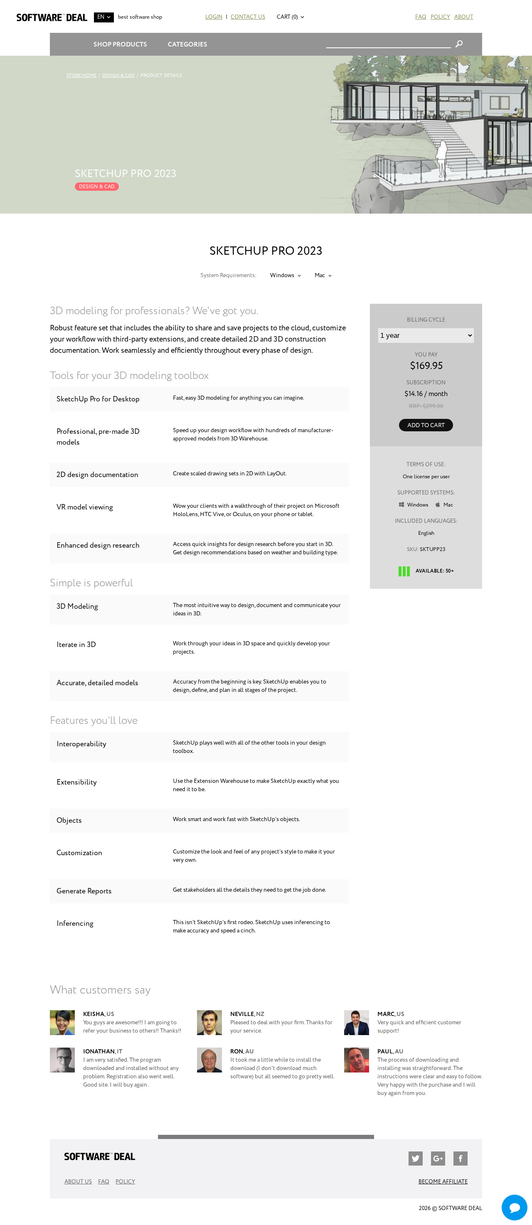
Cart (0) (287, 17)
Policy (440, 17)
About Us (78, 1182)
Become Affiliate (443, 1182)
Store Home (81, 75)
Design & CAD (118, 75)
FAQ (420, 17)
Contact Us (248, 17)
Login (213, 17)
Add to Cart (426, 425)
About (463, 17)
